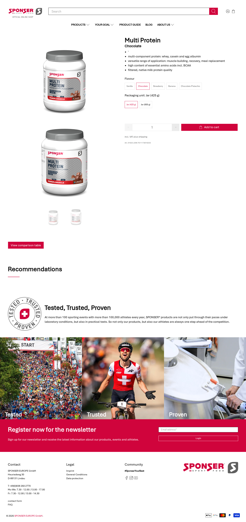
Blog (148, 24)
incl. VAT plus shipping (136, 136)
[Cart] (233, 11)
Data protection (74, 478)
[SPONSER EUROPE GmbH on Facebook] (127, 479)
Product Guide (130, 24)
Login (198, 438)
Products (78, 24)
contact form (15, 500)
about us (163, 24)
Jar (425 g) (131, 104)
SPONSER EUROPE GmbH (28, 515)
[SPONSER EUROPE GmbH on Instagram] (131, 479)
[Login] (227, 11)
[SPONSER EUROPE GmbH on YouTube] (136, 479)
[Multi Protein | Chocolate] (64, 78)
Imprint (70, 470)
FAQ (10, 504)
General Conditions (76, 474)
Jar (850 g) (145, 104)
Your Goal (102, 24)
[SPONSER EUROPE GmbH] (25, 11)
